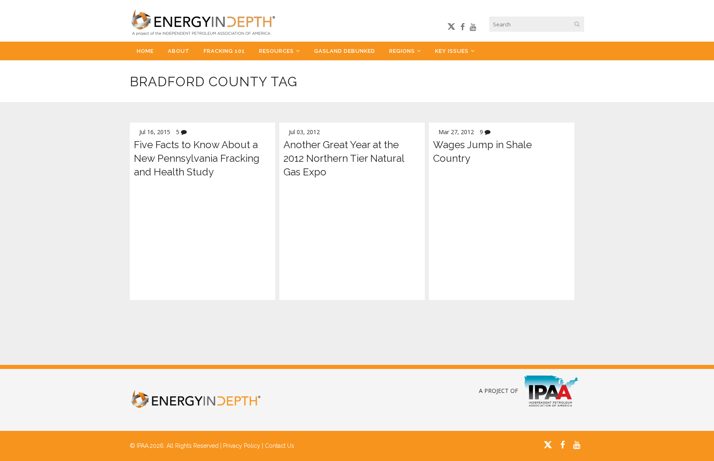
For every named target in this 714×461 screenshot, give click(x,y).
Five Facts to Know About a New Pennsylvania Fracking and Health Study (196, 158)
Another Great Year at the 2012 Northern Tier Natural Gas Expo (343, 158)
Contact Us (279, 445)
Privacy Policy (241, 445)
